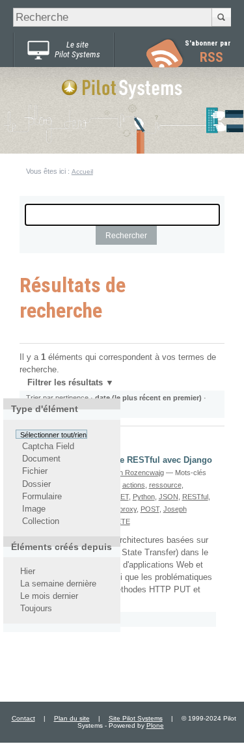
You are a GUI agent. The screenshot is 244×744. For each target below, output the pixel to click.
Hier (27, 571)
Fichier (34, 471)
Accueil (82, 171)
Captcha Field (48, 446)
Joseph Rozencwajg (132, 472)
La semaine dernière (58, 583)
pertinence (71, 398)
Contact (23, 718)
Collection (40, 521)
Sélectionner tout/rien (53, 434)
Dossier (36, 484)
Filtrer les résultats (65, 382)
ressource (165, 485)
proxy (128, 509)
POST (150, 509)
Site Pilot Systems (136, 718)
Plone (155, 725)
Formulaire (42, 496)
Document (41, 458)
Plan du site (72, 718)
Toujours (36, 609)
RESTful (195, 497)
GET (122, 497)
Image (34, 509)
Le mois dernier (49, 596)
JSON (168, 497)
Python (144, 497)
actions (133, 485)
